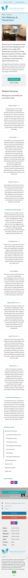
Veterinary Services (9, 427)
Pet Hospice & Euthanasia (13, 456)
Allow (14, 572)
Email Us (6, 508)
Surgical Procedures (10, 467)
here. (23, 569)
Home (3, 14)
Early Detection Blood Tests (13, 435)
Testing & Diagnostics (10, 460)
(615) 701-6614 (14, 83)
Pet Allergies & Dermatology (13, 445)
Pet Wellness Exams (11, 438)
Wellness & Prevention (11, 431)
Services (9, 14)
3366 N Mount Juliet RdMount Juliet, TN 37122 (15, 503)
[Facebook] (15, 482)
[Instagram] (12, 482)
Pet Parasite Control (11, 442)
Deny (14, 575)
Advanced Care (9, 464)
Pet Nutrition (9, 453)
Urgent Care (8, 471)
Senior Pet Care (10, 449)
